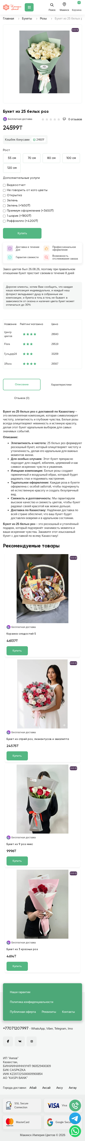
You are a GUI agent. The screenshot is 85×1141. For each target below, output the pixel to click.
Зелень (12, 200)
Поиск (52, 10)
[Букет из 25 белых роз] (44, 62)
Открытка (14, 195)
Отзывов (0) (21, 398)
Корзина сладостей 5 (21, 633)
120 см (12, 168)
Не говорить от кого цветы (27, 190)
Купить (22, 233)
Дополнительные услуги (21, 178)
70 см (32, 158)
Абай (32, 1087)
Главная (8, 18)
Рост (6, 150)
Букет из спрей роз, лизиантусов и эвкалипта (38, 739)
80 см (51, 158)
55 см (12, 158)
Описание (22, 384)
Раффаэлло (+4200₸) (22, 221)
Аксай (46, 1087)
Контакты (68, 1011)
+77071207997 (15, 1029)
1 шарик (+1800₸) (19, 216)
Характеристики (61, 384)
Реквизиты (49, 1011)
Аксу (59, 1087)
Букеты (27, 18)
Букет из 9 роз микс (20, 844)
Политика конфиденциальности (31, 1002)
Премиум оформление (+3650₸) (30, 210)
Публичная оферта (23, 1011)
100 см (71, 158)
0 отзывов (75, 119)
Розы (43, 18)
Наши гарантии (20, 992)
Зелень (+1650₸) (18, 205)
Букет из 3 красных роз (22, 949)
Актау (73, 1087)
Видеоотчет (16, 185)
